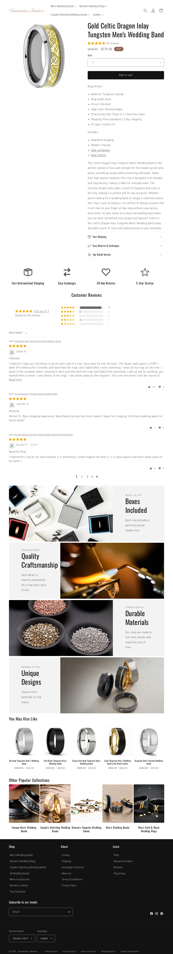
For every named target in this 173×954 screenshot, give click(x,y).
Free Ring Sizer (18, 891)
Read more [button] (15, 379)
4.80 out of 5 (41, 311)
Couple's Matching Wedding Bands (55, 829)
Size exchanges (100, 150)
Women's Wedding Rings (23, 861)
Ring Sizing (119, 873)
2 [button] (82, 476)
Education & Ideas (123, 861)
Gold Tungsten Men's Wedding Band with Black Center (117, 762)
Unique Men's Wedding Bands (24, 829)
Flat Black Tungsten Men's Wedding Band (55, 762)
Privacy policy (69, 951)
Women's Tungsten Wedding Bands (86, 829)
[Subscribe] (68, 912)
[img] (18, 346)
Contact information (130, 951)
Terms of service (88, 951)
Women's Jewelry (19, 885)
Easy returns (98, 155)
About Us (66, 873)
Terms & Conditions (72, 879)
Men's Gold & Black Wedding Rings (148, 829)
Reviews (118, 867)
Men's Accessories (20, 879)
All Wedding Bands (20, 873)
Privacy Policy (69, 885)
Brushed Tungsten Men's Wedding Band (24, 762)
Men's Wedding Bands (117, 827)
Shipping (66, 861)
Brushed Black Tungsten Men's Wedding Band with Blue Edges (44, 434)
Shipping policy (108, 951)
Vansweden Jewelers (27, 951)
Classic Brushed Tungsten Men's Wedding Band (86, 762)
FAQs (116, 855)
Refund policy (51, 951)
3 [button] (87, 476)
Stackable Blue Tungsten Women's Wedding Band (38, 341)
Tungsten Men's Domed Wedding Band (149, 762)
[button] (145, 10)
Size (90, 55)
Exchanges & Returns (73, 867)
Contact (66, 855)
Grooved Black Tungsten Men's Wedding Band (36, 394)
